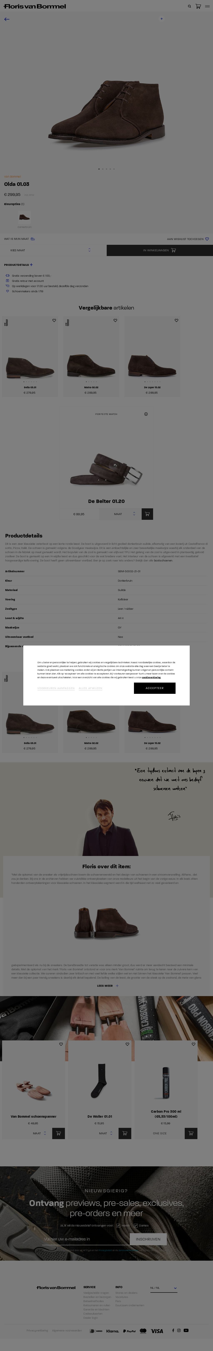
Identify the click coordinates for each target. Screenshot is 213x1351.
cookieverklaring (151, 677)
